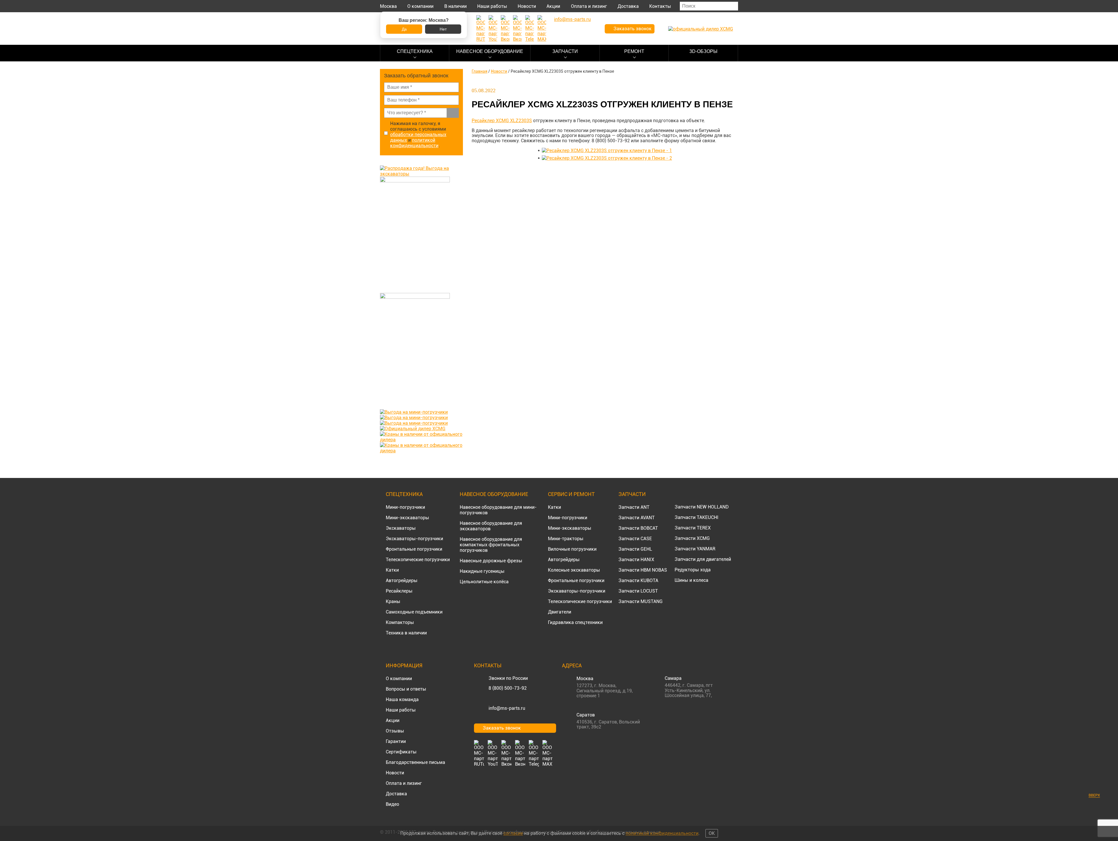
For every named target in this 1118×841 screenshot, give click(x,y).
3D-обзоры (703, 51)
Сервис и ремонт (571, 494)
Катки (392, 570)
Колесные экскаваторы (574, 570)
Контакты (660, 6)
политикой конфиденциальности (414, 142)
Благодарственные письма (415, 762)
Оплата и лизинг (589, 6)
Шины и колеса (691, 580)
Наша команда (402, 699)
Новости (527, 6)
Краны (393, 601)
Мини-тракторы (565, 538)
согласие (513, 833)
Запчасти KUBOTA (638, 580)
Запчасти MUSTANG (640, 601)
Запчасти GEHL (635, 549)
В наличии (455, 6)
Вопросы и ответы (406, 689)
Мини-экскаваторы (407, 517)
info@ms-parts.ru (507, 708)
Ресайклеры (399, 591)
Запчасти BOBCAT (638, 528)
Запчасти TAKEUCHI (697, 517)
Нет (443, 29)
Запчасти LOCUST (638, 591)
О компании (420, 6)
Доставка (628, 6)
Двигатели (559, 612)
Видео (392, 804)
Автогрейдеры (402, 580)
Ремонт (634, 51)
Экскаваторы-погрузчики (414, 538)
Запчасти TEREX (693, 528)
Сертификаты (401, 752)
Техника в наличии (406, 633)
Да (404, 29)
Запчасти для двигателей (703, 559)
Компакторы (400, 622)
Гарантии (396, 741)
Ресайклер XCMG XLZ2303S (502, 120)
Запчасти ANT (634, 507)
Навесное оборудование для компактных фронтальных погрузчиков (491, 544)
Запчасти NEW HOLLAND (702, 507)
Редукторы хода (693, 569)
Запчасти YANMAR (695, 549)
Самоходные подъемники (414, 612)
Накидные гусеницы (482, 571)
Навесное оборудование (489, 51)
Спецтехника (415, 51)
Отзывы (395, 731)
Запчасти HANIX (636, 559)
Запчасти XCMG (692, 538)
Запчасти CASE (635, 538)
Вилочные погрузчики (572, 549)
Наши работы (492, 6)
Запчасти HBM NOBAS (642, 570)
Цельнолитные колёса (484, 581)
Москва (388, 6)
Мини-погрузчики (405, 507)
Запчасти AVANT (636, 517)
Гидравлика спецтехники (575, 622)
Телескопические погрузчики (418, 559)
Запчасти (565, 51)
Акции (553, 6)
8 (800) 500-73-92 (508, 688)
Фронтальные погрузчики (414, 549)
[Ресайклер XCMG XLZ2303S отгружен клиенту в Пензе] (607, 150)
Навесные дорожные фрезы (491, 560)
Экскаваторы (401, 528)
